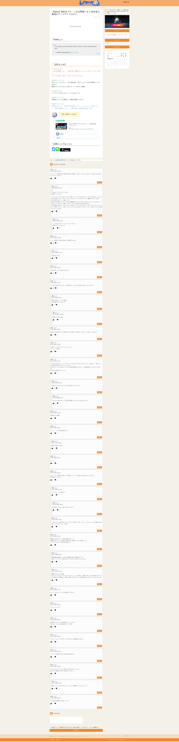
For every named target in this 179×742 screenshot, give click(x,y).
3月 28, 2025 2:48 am (55, 412)
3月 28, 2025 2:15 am (55, 344)
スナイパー (122, 62)
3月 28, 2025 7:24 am (57, 489)
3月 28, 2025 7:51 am (57, 297)
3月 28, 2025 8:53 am (55, 604)
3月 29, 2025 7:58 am (55, 636)
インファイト (124, 51)
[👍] (51, 178)
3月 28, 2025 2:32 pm (58, 220)
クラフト (115, 60)
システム (124, 60)
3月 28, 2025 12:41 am (55, 237)
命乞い (124, 63)
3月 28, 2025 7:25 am (57, 519)
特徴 (116, 64)
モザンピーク (112, 51)
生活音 (121, 64)
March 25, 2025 (74, 52)
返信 (100, 182)
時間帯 (118, 56)
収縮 (112, 63)
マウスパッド (122, 59)
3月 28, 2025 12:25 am (55, 171)
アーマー (109, 53)
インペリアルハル (116, 53)
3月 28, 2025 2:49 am (55, 457)
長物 (114, 63)
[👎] (55, 178)
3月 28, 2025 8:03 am (55, 536)
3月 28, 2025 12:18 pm (58, 314)
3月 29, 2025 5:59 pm (55, 698)
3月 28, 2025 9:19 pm (57, 442)
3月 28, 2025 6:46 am (57, 382)
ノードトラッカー (118, 50)
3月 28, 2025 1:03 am (55, 267)
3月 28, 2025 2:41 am (55, 361)
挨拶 (119, 59)
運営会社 (58, 739)
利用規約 (52, 739)
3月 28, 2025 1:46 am (55, 329)
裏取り (118, 64)
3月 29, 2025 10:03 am (55, 651)
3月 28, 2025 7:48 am (58, 504)
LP (118, 62)
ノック (109, 63)
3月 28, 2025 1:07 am (55, 282)
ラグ (123, 50)
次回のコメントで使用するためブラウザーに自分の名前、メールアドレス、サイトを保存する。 (75, 727)
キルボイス (119, 60)
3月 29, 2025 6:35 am (58, 397)
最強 (114, 56)
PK (123, 64)
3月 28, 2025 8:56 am (57, 554)
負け (121, 51)
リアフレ (111, 56)
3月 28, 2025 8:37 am (55, 589)
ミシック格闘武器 (114, 62)
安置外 (116, 63)
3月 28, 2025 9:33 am (57, 187)
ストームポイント (111, 50)
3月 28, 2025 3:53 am (55, 472)
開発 (125, 64)
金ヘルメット (112, 64)
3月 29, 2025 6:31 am (57, 252)
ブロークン (118, 51)
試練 (116, 56)
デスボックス (120, 63)
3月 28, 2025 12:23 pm (57, 571)
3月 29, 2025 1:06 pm (55, 666)
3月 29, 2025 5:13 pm (57, 683)
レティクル (116, 59)
